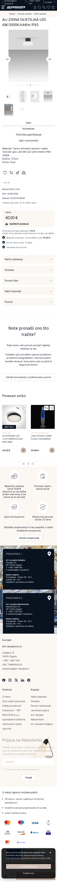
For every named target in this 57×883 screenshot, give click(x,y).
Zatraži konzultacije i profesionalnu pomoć (28, 377)
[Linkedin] (22, 680)
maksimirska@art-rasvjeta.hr (20, 614)
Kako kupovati (13, 291)
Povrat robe (11, 281)
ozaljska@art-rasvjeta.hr (18, 570)
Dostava (9, 270)
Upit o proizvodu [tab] (28, 140)
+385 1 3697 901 (15, 567)
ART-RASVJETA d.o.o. (40, 433)
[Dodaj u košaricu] (23, 450)
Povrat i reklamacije (41, 705)
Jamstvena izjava (40, 710)
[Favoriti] (23, 408)
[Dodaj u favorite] (5, 172)
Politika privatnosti (11, 705)
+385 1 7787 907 (15, 611)
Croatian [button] (49, 2)
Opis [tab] (28, 123)
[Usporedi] (11, 172)
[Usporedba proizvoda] (18, 408)
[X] (16, 680)
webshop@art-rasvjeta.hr (15, 668)
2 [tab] (28, 464)
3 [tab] (33, 464)
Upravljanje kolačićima (13, 719)
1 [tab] (23, 464)
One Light (6, 433)
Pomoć (9, 302)
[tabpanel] (14, 432)
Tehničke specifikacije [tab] (28, 134)
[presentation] (8, 59)
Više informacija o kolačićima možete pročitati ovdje (28, 858)
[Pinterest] (28, 680)
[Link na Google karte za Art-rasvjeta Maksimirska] (49, 598)
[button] (19, 85)
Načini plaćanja (14, 259)
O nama (6, 696)
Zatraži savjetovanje (29, 538)
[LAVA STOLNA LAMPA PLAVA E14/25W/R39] (52, 450)
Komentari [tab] (28, 128)
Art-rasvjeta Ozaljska (42, 724)
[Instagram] (10, 680)
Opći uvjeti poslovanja (13, 701)
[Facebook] (3, 680)
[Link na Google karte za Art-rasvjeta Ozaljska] (49, 553)
